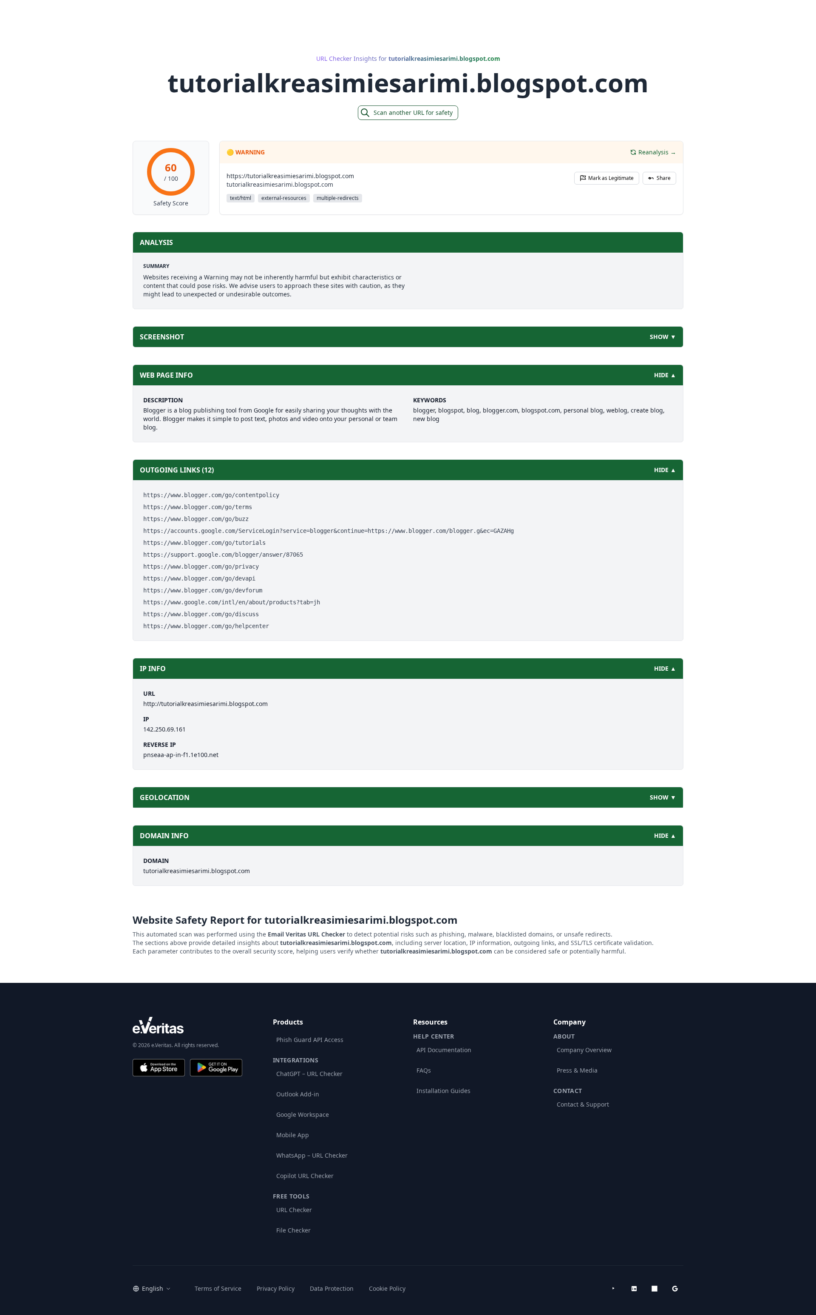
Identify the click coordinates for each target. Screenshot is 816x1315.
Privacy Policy (276, 1288)
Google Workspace (302, 1114)
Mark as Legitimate (611, 178)
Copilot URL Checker (305, 1176)
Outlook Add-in (297, 1094)
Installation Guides (443, 1091)
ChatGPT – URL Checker (309, 1074)
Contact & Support (583, 1104)
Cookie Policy (387, 1288)
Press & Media (577, 1070)
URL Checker (294, 1210)
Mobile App (292, 1135)
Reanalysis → (657, 152)
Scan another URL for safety (413, 112)
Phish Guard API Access (309, 1040)
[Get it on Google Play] (216, 1067)
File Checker (293, 1230)
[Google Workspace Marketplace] (674, 1288)
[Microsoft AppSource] (654, 1288)
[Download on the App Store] (159, 1067)
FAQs (423, 1070)
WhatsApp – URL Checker (312, 1155)
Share (664, 178)
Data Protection (332, 1288)
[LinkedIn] (634, 1288)
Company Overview (584, 1050)
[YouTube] (613, 1288)
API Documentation (443, 1050)
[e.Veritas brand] (187, 1025)
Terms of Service (218, 1288)
